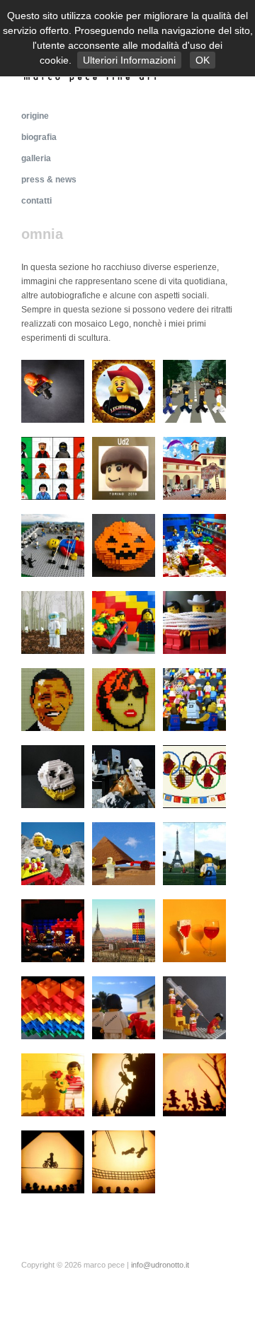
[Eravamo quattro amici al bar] (194, 543)
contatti (36, 201)
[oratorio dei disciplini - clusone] (194, 466)
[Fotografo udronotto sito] (52, 389)
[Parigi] (194, 851)
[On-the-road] (123, 1005)
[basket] (194, 697)
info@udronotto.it (160, 1265)
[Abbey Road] (194, 389)
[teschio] (52, 774)
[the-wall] (52, 1005)
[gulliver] (52, 543)
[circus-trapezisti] (123, 1159)
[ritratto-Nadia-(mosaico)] (123, 697)
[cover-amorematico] (52, 620)
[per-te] (123, 620)
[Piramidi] (123, 851)
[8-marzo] (52, 1082)
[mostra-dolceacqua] (194, 928)
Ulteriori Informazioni (129, 60)
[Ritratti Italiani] (52, 466)
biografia (39, 137)
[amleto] (52, 928)
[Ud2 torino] (123, 466)
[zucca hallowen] (123, 543)
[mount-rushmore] (52, 851)
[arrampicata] (123, 1082)
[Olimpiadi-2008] (194, 774)
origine (35, 116)
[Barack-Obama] (52, 697)
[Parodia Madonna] (123, 389)
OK (203, 60)
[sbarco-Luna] (123, 774)
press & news (48, 179)
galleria (36, 158)
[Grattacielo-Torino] (123, 928)
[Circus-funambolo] (52, 1159)
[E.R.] (194, 1005)
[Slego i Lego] (194, 620)
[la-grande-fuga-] (194, 1082)
